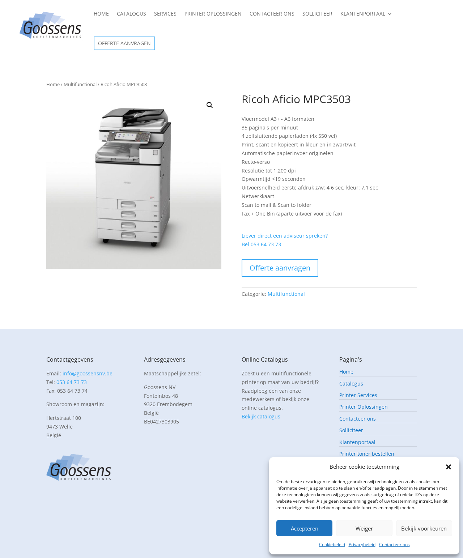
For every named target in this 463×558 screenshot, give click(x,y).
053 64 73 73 (71, 382)
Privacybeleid (362, 544)
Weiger (364, 528)
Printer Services (358, 395)
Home (101, 13)
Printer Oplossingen (213, 13)
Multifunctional (80, 84)
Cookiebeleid (332, 544)
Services (165, 13)
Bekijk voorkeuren (424, 528)
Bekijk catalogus (261, 416)
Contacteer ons (394, 544)
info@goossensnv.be (87, 373)
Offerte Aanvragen (124, 43)
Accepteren (304, 528)
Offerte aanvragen (280, 268)
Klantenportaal (362, 13)
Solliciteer (317, 13)
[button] (448, 466)
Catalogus (131, 13)
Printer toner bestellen (366, 454)
